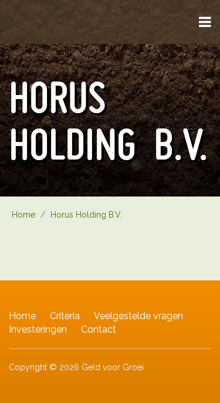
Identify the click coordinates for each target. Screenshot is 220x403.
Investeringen (38, 329)
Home (22, 315)
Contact (98, 329)
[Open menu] (205, 22)
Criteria (65, 315)
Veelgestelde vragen (138, 315)
